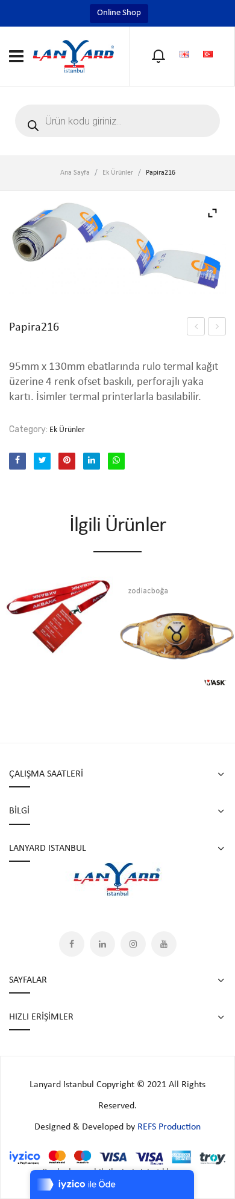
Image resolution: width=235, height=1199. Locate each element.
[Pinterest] (66, 461)
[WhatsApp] (116, 461)
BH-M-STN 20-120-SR (196, 328)
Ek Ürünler (117, 172)
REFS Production (169, 1127)
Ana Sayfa (75, 172)
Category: (28, 429)
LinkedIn (102, 944)
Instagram (133, 944)
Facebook (71, 944)
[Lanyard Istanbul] (74, 55)
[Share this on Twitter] (42, 461)
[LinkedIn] (91, 461)
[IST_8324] (117, 247)
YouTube (164, 944)
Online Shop (119, 13)
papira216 (217, 326)
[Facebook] (17, 461)
